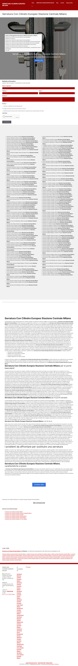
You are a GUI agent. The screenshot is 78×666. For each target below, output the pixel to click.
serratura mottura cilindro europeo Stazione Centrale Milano (19, 557)
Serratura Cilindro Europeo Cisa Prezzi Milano (20, 603)
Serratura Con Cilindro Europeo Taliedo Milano (15, 516)
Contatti (62, 2)
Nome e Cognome (7, 85)
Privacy (4, 103)
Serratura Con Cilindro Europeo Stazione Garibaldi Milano (18, 513)
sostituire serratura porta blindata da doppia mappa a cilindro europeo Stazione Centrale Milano (48, 554)
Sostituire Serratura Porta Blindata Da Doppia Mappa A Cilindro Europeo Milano (20, 635)
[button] (32, 6)
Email (41, 90)
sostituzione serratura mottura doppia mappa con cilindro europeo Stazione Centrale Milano (39, 558)
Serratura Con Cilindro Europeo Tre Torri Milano (16, 519)
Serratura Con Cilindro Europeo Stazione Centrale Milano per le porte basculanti (22, 41)
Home (33, 2)
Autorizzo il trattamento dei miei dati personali (13, 106)
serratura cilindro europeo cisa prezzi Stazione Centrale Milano (37, 555)
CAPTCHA (4, 113)
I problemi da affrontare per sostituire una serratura (16, 46)
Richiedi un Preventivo (10, 38)
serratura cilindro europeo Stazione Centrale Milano (14, 554)
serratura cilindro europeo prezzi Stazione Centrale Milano (47, 557)
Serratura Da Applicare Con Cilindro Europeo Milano (20, 648)
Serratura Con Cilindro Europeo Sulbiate (14, 514)
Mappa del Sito (69, 2)
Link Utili (7, 50)
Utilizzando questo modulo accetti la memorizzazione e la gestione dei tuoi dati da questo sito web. (23, 110)
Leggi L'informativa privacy (31, 662)
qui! (25, 108)
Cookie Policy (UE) (41, 662)
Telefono (4, 90)
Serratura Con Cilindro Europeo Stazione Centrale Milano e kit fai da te (20, 44)
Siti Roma (57, 664)
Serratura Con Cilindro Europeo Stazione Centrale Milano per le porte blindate (22, 43)
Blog (57, 2)
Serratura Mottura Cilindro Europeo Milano (19, 577)
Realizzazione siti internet (35, 664)
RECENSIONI (8, 48)
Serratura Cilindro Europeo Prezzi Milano (19, 595)
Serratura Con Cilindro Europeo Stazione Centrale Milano (17, 37)
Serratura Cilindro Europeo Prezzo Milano (19, 586)
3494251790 (10, 591)
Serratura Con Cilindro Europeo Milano (14, 511)
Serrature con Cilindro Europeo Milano (11, 551)
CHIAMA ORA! (39, 60)
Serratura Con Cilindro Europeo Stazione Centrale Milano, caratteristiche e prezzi (23, 47)
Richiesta (5, 95)
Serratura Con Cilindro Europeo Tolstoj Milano (15, 517)
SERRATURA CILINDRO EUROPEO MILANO (45, 2)
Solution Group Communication (47, 664)
